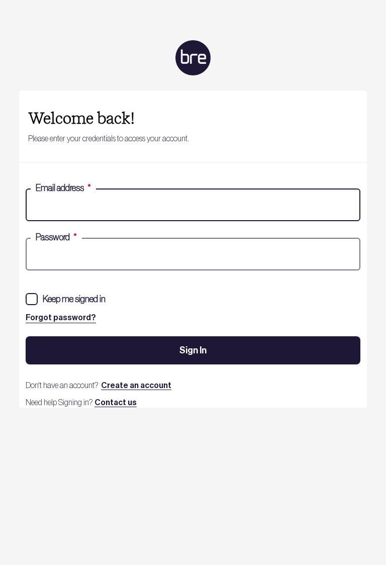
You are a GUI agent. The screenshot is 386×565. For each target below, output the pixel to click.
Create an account (136, 386)
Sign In (193, 350)
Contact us (115, 403)
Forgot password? (61, 318)
